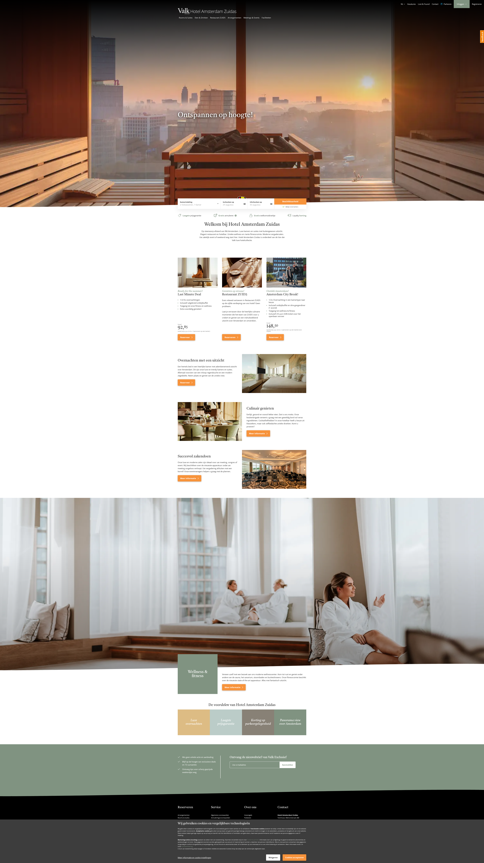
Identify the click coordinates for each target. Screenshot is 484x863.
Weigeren (273, 857)
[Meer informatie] (210, 421)
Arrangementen (234, 17)
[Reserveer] (274, 373)
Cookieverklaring (186, 846)
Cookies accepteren (294, 857)
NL (402, 4)
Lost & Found (424, 4)
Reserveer (185, 337)
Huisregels (248, 815)
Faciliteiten (266, 17)
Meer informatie (257, 433)
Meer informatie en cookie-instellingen (194, 857)
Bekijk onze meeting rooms (193, 124)
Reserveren (230, 337)
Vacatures (411, 4)
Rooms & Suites (185, 17)
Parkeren (447, 4)
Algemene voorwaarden (220, 815)
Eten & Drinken (201, 17)
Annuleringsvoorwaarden (220, 818)
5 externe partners (253, 840)
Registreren (477, 4)
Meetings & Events (251, 17)
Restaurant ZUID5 (217, 17)
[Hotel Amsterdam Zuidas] (207, 13)
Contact (435, 4)
